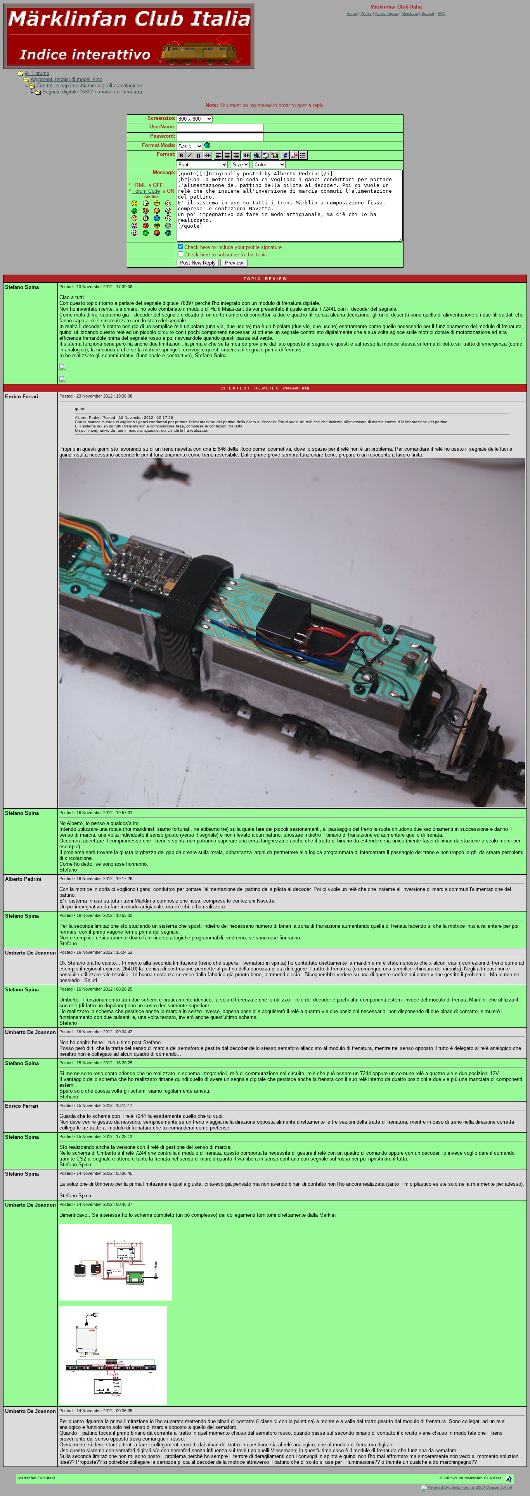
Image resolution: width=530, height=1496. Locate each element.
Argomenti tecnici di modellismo (66, 79)
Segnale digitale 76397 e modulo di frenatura (92, 92)
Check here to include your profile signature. (233, 247)
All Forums (37, 73)
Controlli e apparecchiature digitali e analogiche (89, 85)
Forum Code (146, 191)
